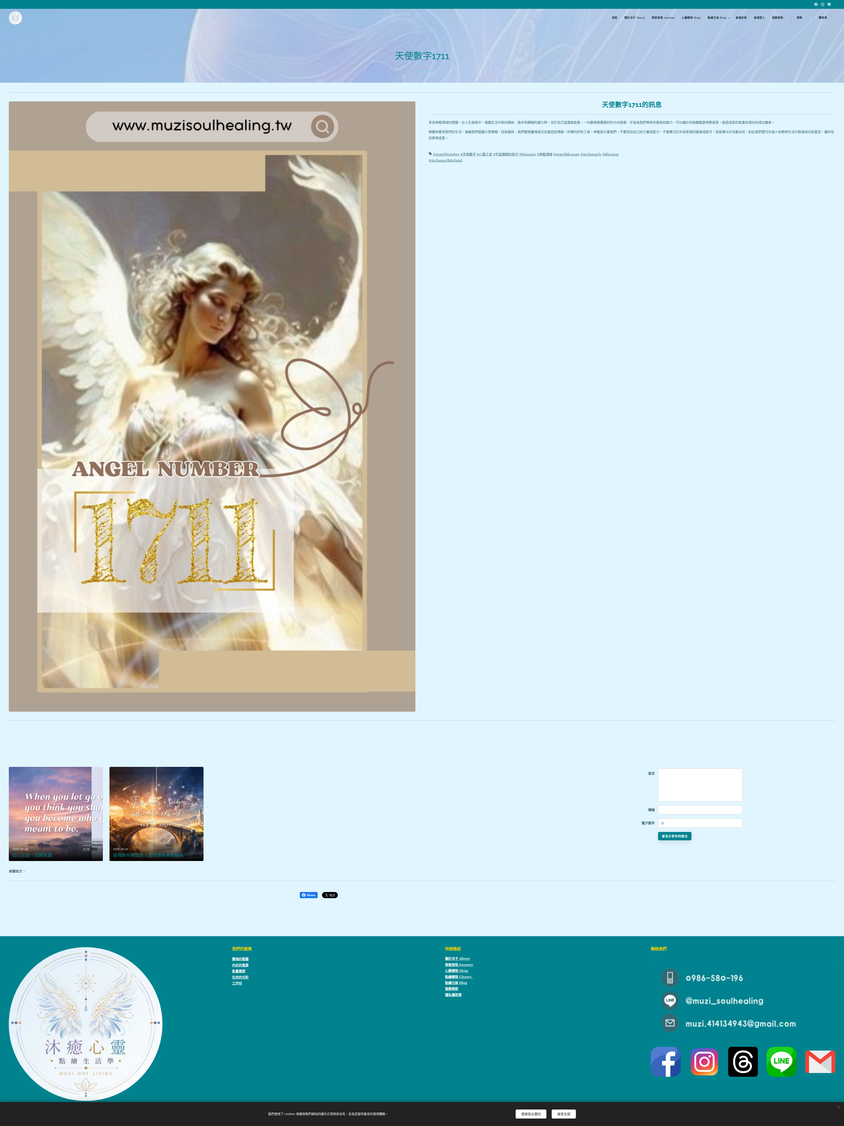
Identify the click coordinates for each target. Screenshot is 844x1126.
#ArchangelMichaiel (445, 160)
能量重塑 (238, 971)
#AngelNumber (446, 154)
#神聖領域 (544, 154)
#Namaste (527, 154)
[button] (802, 17)
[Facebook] (816, 4)
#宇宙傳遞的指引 (505, 154)
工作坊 (237, 983)
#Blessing (610, 154)
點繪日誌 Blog (456, 983)
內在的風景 (240, 965)
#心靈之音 (484, 154)
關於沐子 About (457, 958)
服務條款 (451, 989)
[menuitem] (616, 17)
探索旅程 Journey (459, 965)
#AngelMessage (566, 154)
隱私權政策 (453, 995)
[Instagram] (822, 4)
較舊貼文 (15, 871)
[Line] (829, 4)
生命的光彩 (240, 977)
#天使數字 (468, 154)
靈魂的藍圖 (240, 959)
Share (311, 895)
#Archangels (590, 154)
